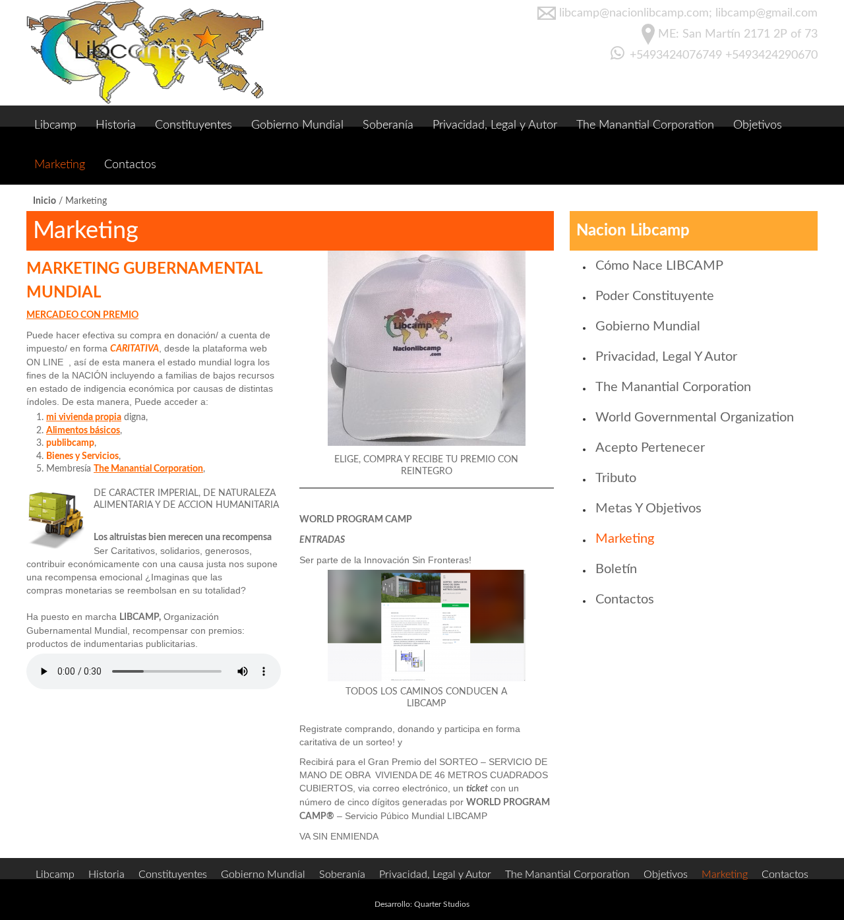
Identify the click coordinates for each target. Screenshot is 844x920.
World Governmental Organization (694, 417)
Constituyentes (193, 125)
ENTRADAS (322, 540)
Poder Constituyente (654, 296)
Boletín (616, 569)
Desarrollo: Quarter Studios (422, 904)
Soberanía (388, 125)
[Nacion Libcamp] (145, 53)
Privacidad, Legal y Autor (495, 125)
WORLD (483, 802)
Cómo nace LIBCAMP (659, 265)
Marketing (59, 165)
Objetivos (757, 125)
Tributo (615, 478)
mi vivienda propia (83, 417)
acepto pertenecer (650, 447)
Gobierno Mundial (297, 125)
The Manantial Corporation (645, 125)
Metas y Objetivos (648, 508)
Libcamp (55, 125)
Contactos (130, 165)
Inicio (44, 201)
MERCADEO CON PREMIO (82, 315)
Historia (116, 125)
